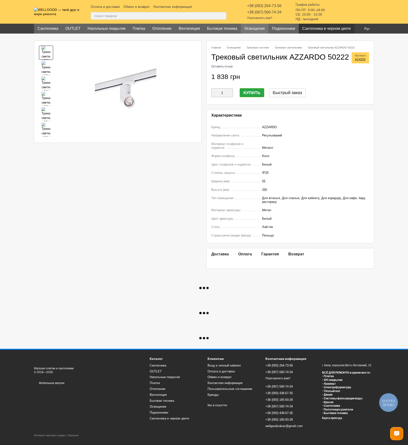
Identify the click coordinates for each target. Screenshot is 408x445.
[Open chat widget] (396, 433)
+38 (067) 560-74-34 (264, 12)
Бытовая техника (222, 28)
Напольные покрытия (107, 28)
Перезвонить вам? (259, 18)
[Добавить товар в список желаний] (366, 76)
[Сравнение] (333, 12)
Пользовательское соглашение (230, 389)
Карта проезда (332, 418)
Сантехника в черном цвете (326, 28)
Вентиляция (189, 28)
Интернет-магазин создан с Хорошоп (56, 435)
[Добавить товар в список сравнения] (357, 76)
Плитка (139, 28)
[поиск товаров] (222, 16)
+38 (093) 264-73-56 (264, 6)
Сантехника (48, 28)
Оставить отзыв (222, 66)
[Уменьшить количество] (215, 92)
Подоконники (283, 28)
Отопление (162, 28)
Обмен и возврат (136, 7)
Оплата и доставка (105, 7)
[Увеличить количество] (229, 92)
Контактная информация (172, 7)
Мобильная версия (51, 383)
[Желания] (345, 12)
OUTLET (73, 28)
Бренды (213, 395)
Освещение (254, 28)
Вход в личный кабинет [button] (224, 365)
